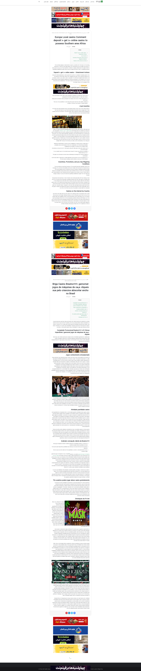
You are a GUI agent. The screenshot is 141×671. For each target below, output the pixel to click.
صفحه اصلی (92, 1)
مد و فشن (68, 1)
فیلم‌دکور (51, 1)
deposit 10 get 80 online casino (65, 130)
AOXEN (73, 46)
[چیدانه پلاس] (99, 1)
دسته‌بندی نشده (83, 32)
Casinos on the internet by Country (80, 60)
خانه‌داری (77, 1)
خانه (87, 32)
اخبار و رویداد (82, 1)
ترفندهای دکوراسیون (63, 1)
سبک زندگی (87, 1)
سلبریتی (73, 1)
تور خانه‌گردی (56, 1)
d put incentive (84, 56)
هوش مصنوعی (46, 1)
